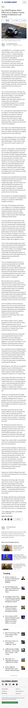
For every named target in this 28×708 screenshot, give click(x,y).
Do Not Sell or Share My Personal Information (10, 702)
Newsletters (4, 693)
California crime (9, 511)
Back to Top (22, 705)
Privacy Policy (5, 689)
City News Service (12, 43)
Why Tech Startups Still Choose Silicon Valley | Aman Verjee (12, 634)
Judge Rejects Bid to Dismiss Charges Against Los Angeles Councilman (19, 556)
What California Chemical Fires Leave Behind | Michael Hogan (12, 668)
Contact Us (4, 691)
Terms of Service (19, 691)
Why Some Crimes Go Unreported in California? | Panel (11, 642)
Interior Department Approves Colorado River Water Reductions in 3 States (12, 589)
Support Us (18, 693)
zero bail (8, 513)
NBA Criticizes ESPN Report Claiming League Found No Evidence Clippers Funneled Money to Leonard (12, 619)
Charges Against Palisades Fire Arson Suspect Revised (18, 547)
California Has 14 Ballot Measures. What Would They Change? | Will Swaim (12, 651)
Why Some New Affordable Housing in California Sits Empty (11, 660)
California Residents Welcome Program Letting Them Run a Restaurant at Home (11, 609)
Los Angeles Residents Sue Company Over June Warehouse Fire (19, 565)
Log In (24, 2)
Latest (5, 629)
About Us (18, 689)
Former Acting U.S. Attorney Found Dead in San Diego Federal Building (12, 579)
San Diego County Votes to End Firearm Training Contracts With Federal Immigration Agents (12, 599)
